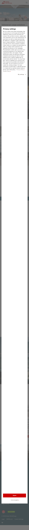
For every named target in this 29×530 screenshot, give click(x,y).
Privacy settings (9, 29)
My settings (21, 74)
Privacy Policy (20, 69)
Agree (14, 495)
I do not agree (14, 500)
